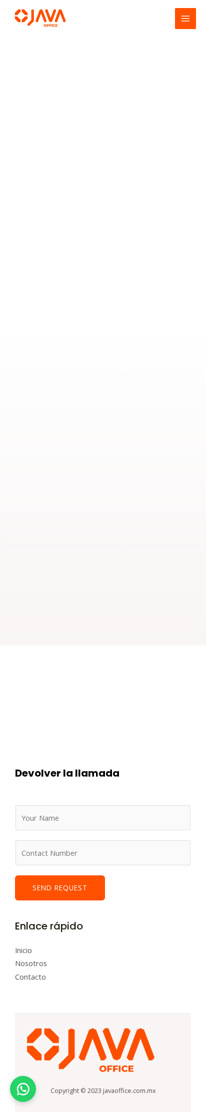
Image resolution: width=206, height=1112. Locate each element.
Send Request (60, 887)
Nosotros (31, 963)
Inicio (23, 950)
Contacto (30, 977)
